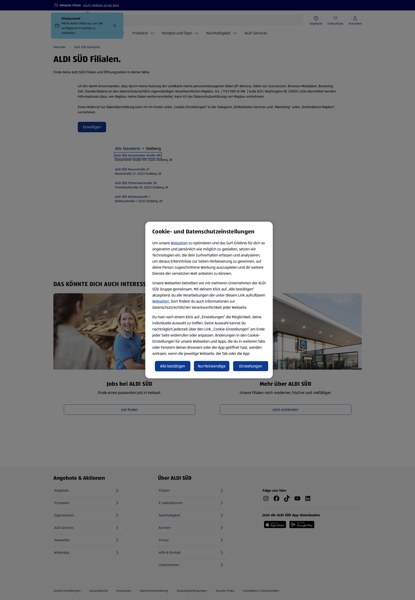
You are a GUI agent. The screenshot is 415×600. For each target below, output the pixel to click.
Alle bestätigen (172, 366)
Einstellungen (250, 366)
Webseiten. (161, 301)
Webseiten (179, 243)
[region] (209, 300)
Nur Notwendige (211, 366)
